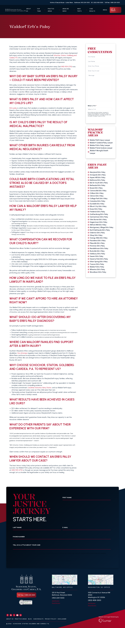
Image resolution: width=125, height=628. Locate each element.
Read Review (56, 603)
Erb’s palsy (13, 108)
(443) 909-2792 (66, 67)
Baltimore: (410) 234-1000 (82, 2)
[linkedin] (11, 615)
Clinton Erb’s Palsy (96, 196)
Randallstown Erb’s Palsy (99, 248)
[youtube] (17, 615)
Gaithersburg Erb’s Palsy (99, 214)
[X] (14, 615)
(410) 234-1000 (58, 598)
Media (105, 10)
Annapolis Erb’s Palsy (98, 175)
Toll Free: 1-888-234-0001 (112, 2)
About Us (10, 619)
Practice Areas (21, 619)
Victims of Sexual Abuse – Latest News (61, 2)
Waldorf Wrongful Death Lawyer (99, 152)
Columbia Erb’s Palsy (97, 201)
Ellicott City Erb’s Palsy (98, 206)
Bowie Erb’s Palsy (96, 188)
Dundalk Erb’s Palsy (97, 204)
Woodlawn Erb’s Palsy (98, 272)
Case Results (38, 619)
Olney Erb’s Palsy (96, 235)
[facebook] (7, 615)
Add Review (55, 601)
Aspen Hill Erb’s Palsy (97, 177)
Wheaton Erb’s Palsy (97, 269)
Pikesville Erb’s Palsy (97, 243)
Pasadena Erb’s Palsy (98, 241)
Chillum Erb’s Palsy (97, 193)
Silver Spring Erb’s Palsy (99, 262)
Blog (30, 619)
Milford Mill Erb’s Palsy (98, 225)
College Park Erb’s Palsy (98, 198)
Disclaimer (62, 619)
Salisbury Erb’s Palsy (97, 254)
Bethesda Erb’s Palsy (97, 185)
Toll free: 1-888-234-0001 (26, 595)
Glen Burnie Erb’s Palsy (98, 219)
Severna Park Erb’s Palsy (99, 259)
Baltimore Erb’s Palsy (97, 180)
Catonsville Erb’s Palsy (98, 191)
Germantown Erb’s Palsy (99, 217)
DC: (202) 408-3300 (97, 2)
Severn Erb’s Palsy (96, 256)
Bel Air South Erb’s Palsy (99, 183)
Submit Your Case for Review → (62, 561)
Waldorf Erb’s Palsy (97, 267)
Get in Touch (113, 9)
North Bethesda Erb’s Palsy (100, 230)
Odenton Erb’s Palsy (97, 233)
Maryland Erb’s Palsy (97, 172)
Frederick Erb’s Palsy (97, 212)
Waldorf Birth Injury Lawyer (100, 140)
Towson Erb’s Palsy (97, 264)
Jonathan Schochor (35, 388)
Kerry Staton (46, 388)
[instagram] (20, 615)
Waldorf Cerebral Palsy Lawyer (101, 143)
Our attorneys (22, 353)
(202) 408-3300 (94, 600)
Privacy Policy (50, 619)
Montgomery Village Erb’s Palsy (101, 227)
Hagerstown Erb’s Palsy (98, 222)
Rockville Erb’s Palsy (97, 251)
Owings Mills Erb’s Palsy (98, 238)
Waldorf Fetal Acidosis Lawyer (101, 148)
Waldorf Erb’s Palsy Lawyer (100, 145)
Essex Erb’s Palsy (96, 209)
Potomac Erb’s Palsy (97, 246)
